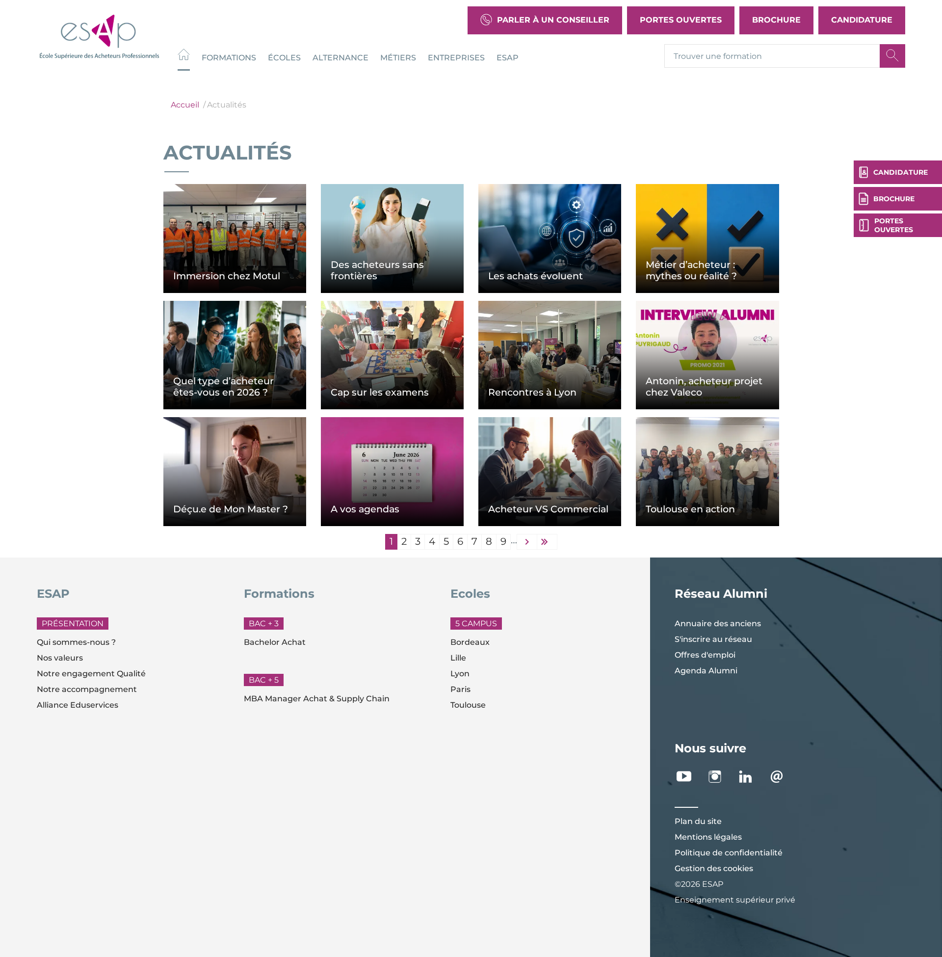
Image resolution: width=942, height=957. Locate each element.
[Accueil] (184, 56)
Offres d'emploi (705, 655)
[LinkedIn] (750, 777)
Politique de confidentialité (729, 852)
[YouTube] (689, 777)
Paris (460, 689)
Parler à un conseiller (553, 20)
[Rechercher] (892, 56)
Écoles (284, 57)
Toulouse (468, 705)
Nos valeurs (60, 658)
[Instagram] (720, 777)
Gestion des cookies (714, 868)
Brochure (776, 20)
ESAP (508, 57)
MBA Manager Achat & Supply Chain (317, 698)
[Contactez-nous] (781, 777)
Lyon (460, 673)
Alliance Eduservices (77, 705)
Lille (458, 658)
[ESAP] (99, 35)
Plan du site (698, 821)
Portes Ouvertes (681, 20)
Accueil (185, 104)
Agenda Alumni (706, 670)
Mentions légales (708, 837)
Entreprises (456, 57)
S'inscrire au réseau (713, 639)
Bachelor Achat (275, 642)
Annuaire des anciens (718, 623)
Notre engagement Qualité (91, 673)
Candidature (861, 20)
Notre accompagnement (87, 689)
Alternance (340, 57)
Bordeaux (470, 642)
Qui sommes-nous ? (76, 642)
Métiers (398, 57)
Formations (229, 57)
